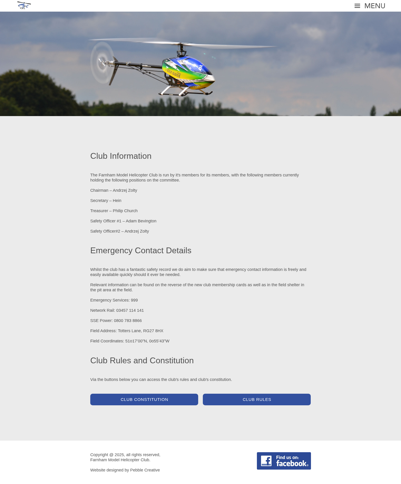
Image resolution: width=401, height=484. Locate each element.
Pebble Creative (145, 470)
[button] (200, 6)
